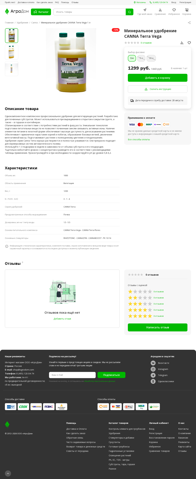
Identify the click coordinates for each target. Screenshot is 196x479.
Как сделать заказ (45, 2)
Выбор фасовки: (136, 52)
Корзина (153, 442)
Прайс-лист (10, 2)
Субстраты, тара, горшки (122, 464)
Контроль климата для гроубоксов (127, 428)
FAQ (57, 2)
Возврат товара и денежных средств (85, 446)
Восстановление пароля (162, 437)
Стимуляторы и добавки (121, 437)
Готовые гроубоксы (119, 446)
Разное (112, 468)
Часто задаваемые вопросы (81, 442)
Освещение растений (120, 455)
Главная (9, 22)
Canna (34, 22)
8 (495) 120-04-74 (25, 373)
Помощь (65, 2)
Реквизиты (183, 442)
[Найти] (129, 12)
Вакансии (183, 437)
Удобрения (22, 22)
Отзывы (75, 2)
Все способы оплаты (139, 139)
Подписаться (111, 375)
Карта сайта (184, 446)
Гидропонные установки (121, 451)
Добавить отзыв (62, 318)
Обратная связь (74, 437)
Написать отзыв (157, 327)
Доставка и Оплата (76, 428)
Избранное (155, 446)
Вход (174, 2)
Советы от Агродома (77, 451)
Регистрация (185, 2)
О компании (184, 433)
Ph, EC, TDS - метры (119, 459)
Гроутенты (114, 442)
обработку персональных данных (99, 381)
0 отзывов (146, 42)
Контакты (183, 428)
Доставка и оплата (26, 2)
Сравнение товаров (159, 451)
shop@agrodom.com (23, 369)
